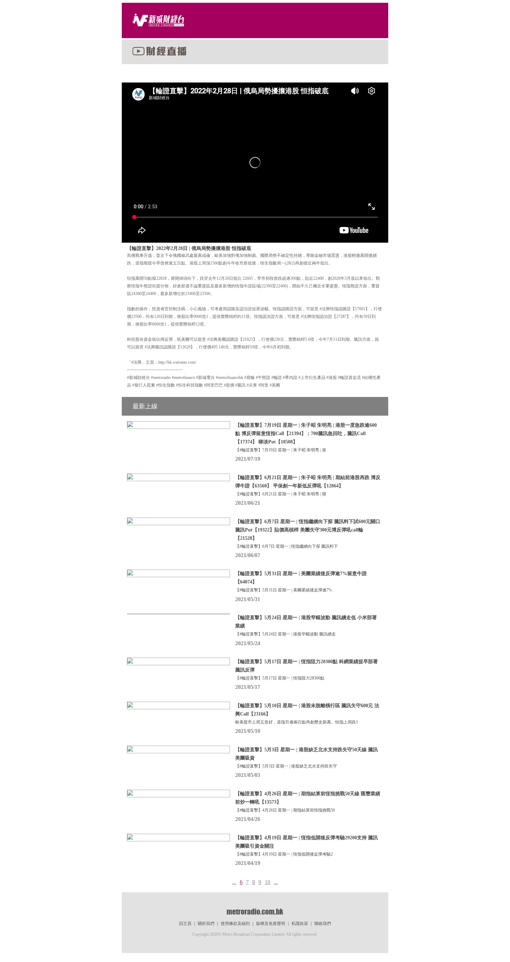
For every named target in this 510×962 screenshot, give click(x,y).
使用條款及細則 (235, 923)
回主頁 (185, 923)
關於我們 (206, 923)
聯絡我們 (322, 923)
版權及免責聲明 (270, 923)
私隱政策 (299, 923)
